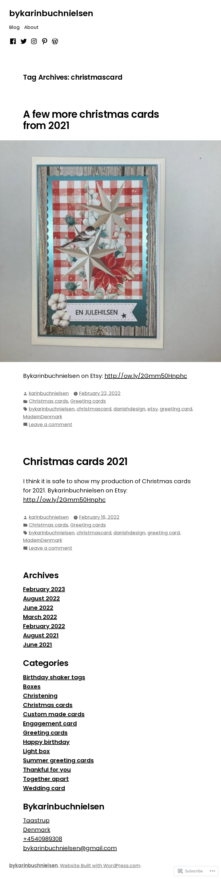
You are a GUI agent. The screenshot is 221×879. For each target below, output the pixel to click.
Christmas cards (48, 401)
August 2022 (41, 598)
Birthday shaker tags (54, 677)
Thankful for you (47, 770)
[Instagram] (34, 41)
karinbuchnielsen (49, 393)
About (31, 27)
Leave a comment (50, 425)
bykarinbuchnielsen (51, 13)
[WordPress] (54, 41)
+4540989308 (42, 839)
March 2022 (40, 617)
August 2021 (41, 635)
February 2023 (44, 589)
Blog (14, 27)
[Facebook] (13, 41)
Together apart (46, 779)
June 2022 (38, 608)
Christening (40, 696)
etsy (152, 409)
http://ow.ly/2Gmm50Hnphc (145, 376)
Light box (36, 751)
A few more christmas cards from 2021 (91, 119)
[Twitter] (23, 41)
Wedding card (44, 788)
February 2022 (44, 626)
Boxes (32, 686)
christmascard (94, 409)
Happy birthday (46, 742)
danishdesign (129, 409)
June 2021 (37, 645)
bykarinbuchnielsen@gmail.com (70, 848)
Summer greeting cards (58, 760)
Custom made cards (54, 714)
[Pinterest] (44, 41)
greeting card (176, 409)
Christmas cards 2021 (75, 462)
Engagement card (50, 723)
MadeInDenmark (42, 416)
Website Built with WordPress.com (100, 865)
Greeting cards (88, 401)
